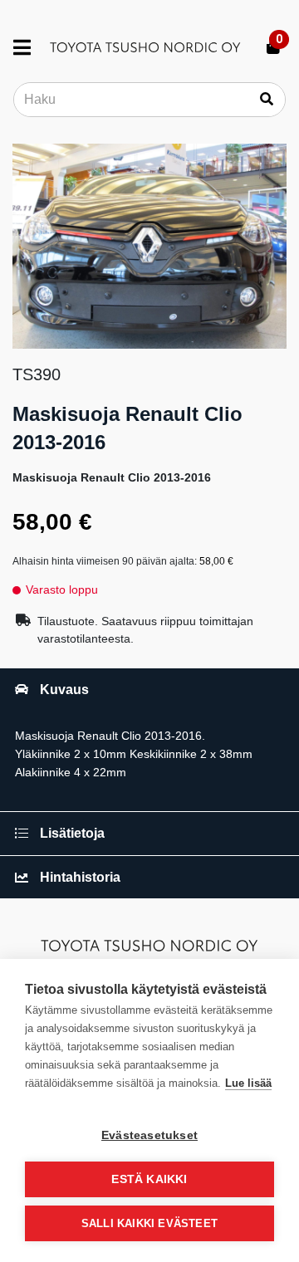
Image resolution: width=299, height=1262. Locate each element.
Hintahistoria (80, 877)
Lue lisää (248, 1083)
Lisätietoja (72, 833)
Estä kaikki (149, 1179)
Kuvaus (64, 689)
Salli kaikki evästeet (149, 1223)
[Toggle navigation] (28, 47)
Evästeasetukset (149, 1135)
